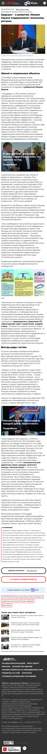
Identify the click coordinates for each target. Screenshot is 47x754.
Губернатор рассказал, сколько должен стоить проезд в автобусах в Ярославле (25, 623)
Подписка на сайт (11, 673)
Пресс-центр (33, 663)
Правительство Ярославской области (17, 55)
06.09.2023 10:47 (7, 9)
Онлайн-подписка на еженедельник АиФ (22, 670)
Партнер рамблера (21, 743)
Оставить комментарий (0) (23, 579)
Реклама (6, 666)
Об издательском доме (13, 663)
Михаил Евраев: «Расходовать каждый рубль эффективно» (21, 422)
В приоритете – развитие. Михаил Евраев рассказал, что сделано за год (22, 156)
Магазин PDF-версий (22, 666)
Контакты (27, 673)
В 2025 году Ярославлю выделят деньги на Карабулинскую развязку (26, 638)
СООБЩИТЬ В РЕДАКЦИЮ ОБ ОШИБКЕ (19, 676)
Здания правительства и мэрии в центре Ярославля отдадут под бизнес (25, 631)
